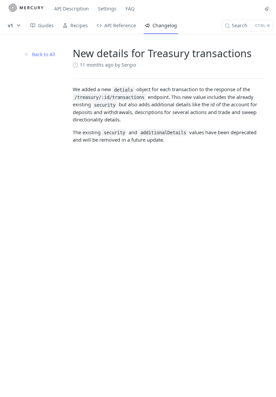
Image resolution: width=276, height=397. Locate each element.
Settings (107, 8)
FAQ (130, 8)
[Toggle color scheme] (267, 8)
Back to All (43, 54)
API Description (71, 8)
